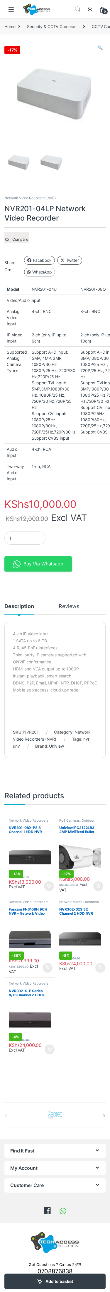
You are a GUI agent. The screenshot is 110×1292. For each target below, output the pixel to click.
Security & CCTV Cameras (51, 26)
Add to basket (59, 1281)
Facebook (42, 260)
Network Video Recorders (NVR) (30, 198)
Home (9, 26)
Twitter (72, 260)
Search (78, 9)
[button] (100, 47)
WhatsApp (42, 271)
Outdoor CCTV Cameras (76, 822)
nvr (86, 739)
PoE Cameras (69, 820)
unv (16, 746)
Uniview (56, 746)
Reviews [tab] (69, 606)
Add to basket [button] (47, 886)
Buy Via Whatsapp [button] (43, 564)
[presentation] (104, 1116)
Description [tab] (19, 606)
